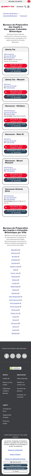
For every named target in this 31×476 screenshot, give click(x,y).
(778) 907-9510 (10, 142)
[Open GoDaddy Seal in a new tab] (15, 368)
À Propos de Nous (7, 410)
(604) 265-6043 (11, 199)
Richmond (15, 310)
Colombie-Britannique (10, 16)
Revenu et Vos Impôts (7, 383)
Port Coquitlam (15, 303)
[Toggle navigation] (28, 6)
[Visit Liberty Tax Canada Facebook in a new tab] (6, 356)
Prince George (15, 307)
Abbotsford (15, 250)
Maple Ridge (15, 287)
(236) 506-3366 (11, 88)
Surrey (15, 317)
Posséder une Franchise (21, 396)
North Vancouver (15, 300)
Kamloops (15, 277)
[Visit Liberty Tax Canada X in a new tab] (18, 356)
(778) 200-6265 (11, 171)
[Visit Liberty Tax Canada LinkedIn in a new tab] (24, 356)
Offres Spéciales (22, 378)
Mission (15, 290)
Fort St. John (15, 273)
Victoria (15, 330)
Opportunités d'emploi (7, 416)
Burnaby (15, 256)
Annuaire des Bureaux (10, 13)
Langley (15, 283)
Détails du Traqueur (15, 454)
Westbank (15, 333)
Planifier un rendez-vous (21, 383)
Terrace (15, 320)
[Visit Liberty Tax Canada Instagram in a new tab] (12, 356)
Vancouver (23, 16)
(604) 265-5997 (11, 58)
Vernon (15, 327)
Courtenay (15, 263)
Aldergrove (15, 253)
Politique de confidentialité (15, 450)
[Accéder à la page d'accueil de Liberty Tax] (7, 6)
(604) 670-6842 (11, 114)
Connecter (20, 7)
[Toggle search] (25, 6)
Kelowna (15, 280)
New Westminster (15, 297)
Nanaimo (15, 293)
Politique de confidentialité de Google (15, 459)
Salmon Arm (15, 313)
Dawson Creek (15, 267)
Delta (15, 270)
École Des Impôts (6, 422)
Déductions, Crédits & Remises (6, 390)
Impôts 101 (6, 378)
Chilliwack (15, 260)
